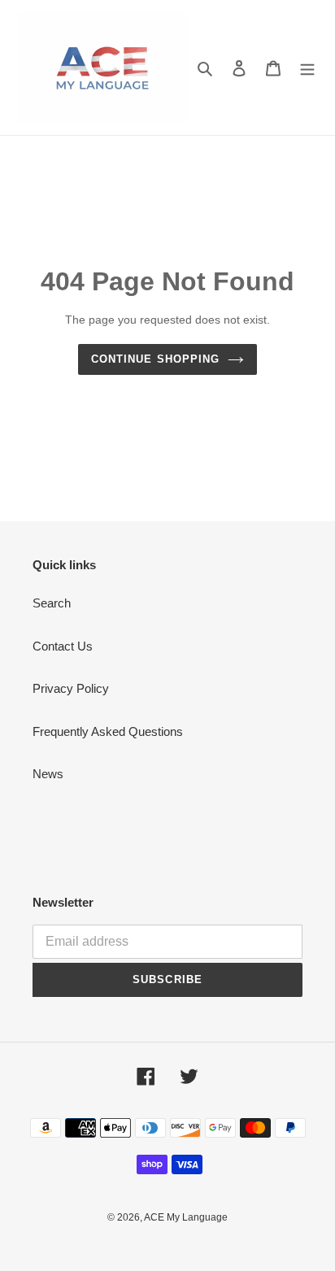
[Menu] (307, 67)
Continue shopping (155, 359)
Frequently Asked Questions (108, 731)
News (48, 774)
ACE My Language (186, 1217)
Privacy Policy (71, 688)
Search (52, 603)
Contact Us (63, 646)
